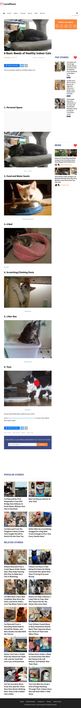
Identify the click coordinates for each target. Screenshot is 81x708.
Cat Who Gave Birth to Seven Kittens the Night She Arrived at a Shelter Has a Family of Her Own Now (71, 87)
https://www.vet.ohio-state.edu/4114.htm (22, 418)
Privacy (49, 702)
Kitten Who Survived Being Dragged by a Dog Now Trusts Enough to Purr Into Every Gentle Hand (40, 533)
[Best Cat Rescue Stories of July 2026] (40, 489)
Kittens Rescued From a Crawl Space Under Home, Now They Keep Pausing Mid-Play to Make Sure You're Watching (15, 571)
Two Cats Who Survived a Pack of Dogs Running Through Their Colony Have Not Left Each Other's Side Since (40, 689)
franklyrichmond (27, 219)
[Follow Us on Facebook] (57, 26)
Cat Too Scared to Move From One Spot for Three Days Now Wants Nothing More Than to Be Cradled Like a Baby (14, 689)
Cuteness (23, 13)
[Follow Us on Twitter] (61, 26)
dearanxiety (28, 362)
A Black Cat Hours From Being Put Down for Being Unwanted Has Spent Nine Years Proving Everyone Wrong (40, 571)
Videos (16, 13)
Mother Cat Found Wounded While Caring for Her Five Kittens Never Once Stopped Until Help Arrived (65, 160)
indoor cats (30, 432)
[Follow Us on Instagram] (65, 26)
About (22, 702)
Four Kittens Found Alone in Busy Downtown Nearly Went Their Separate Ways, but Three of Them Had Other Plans (40, 629)
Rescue (30, 13)
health (23, 432)
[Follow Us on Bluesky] (70, 26)
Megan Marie (64, 164)
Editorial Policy (30, 702)
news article (16, 432)
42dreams (28, 311)
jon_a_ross (27, 171)
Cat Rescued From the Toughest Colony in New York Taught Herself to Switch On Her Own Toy (14, 533)
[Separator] (26, 65)
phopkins (28, 410)
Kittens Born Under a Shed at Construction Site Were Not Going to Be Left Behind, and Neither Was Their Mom (40, 659)
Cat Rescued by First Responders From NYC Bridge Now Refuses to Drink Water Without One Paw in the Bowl (14, 504)
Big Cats (42, 13)
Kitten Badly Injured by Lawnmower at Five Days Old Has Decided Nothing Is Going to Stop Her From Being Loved (72, 106)
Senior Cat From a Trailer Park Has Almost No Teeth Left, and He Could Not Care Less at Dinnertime (15, 658)
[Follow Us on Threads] (74, 26)
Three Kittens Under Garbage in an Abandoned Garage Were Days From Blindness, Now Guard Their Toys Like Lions (66, 179)
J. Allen (62, 185)
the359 (6, 267)
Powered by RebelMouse (75, 15)
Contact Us (40, 702)
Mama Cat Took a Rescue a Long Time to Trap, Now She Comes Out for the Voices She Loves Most (40, 600)
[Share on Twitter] (22, 65)
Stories (9, 13)
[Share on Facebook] (12, 65)
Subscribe (42, 444)
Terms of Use (57, 702)
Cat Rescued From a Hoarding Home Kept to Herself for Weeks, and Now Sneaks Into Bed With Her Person (15, 629)
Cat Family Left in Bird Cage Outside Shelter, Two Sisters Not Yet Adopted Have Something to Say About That (72, 68)
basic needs (7, 432)
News (36, 13)
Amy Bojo (7, 57)
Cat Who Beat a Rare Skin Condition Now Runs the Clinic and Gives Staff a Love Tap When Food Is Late (15, 600)
